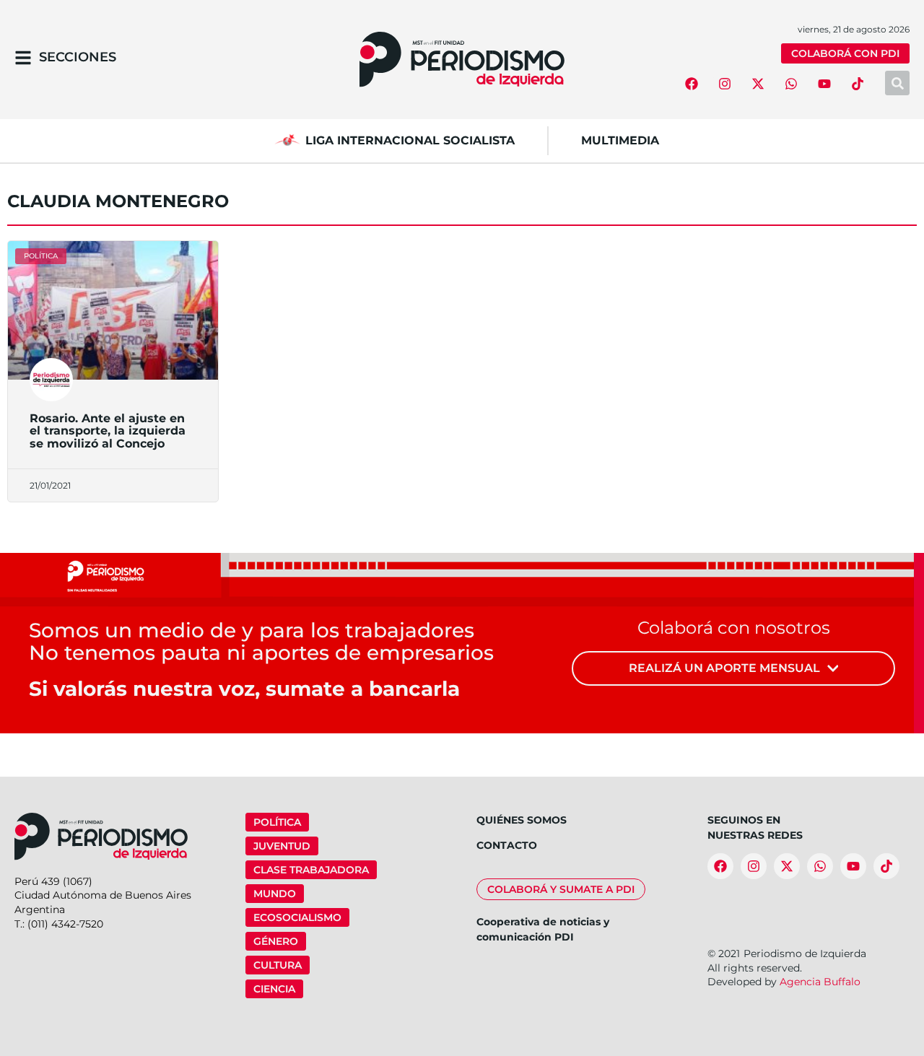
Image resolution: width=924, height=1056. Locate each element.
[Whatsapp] (791, 84)
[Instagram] (725, 84)
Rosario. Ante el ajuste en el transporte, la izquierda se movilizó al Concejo (108, 430)
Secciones (77, 57)
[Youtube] (824, 84)
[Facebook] (692, 84)
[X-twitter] (758, 84)
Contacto (506, 845)
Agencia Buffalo (820, 981)
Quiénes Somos (521, 819)
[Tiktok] (858, 84)
